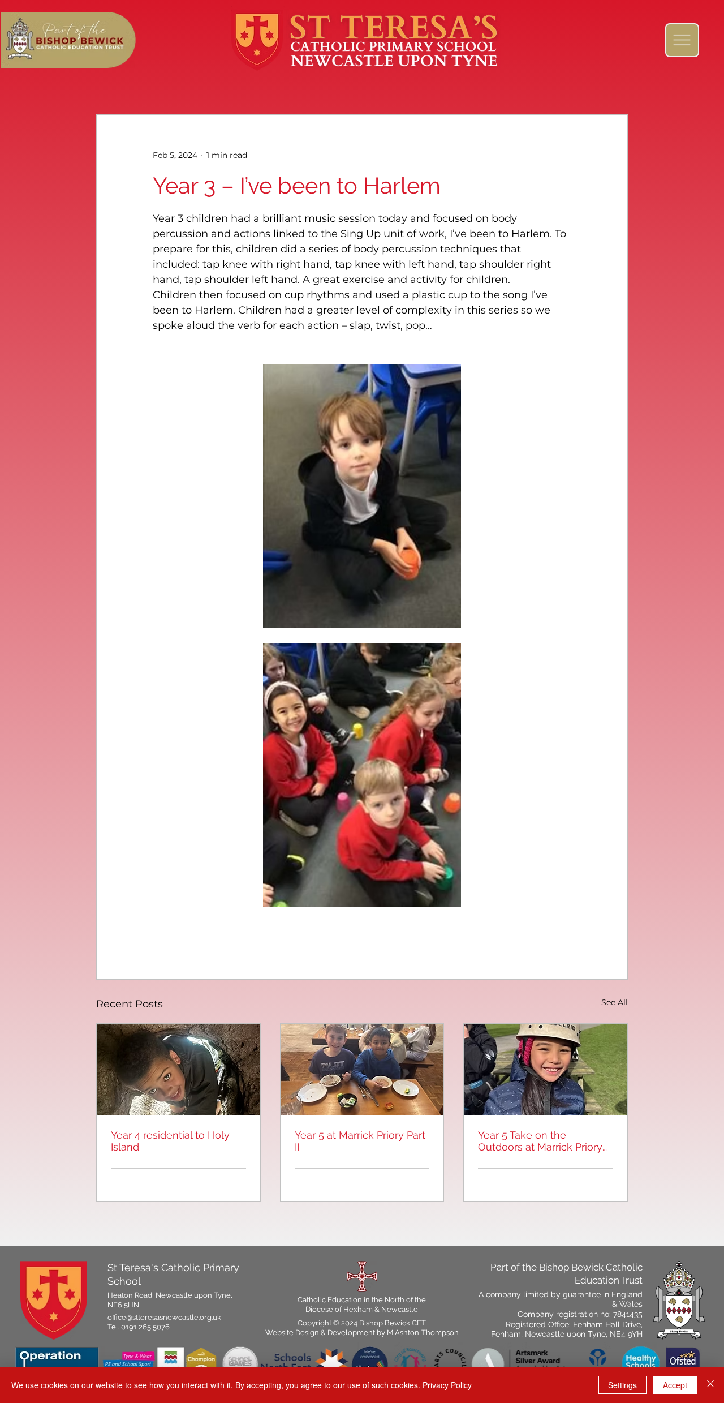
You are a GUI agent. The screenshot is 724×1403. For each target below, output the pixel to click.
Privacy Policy (447, 1385)
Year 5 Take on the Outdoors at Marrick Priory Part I (540, 1141)
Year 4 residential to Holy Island (170, 1141)
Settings (622, 1385)
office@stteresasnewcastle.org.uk (164, 1317)
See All (614, 1002)
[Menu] (682, 40)
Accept (675, 1385)
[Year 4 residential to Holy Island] (178, 1069)
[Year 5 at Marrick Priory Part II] (362, 1069)
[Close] (710, 1385)
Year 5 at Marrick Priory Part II (360, 1141)
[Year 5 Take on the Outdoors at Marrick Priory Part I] (545, 1069)
